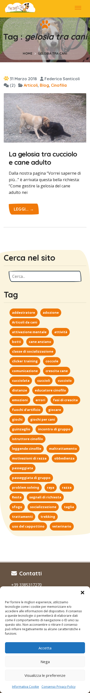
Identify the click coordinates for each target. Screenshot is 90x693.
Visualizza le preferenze (45, 675)
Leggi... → (24, 209)
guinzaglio (21, 429)
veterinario (61, 526)
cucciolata (21, 380)
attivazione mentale (29, 332)
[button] (82, 592)
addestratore (23, 312)
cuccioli (43, 380)
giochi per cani (42, 419)
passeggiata (22, 468)
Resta (17, 497)
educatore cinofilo (50, 390)
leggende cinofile (26, 448)
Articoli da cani (24, 322)
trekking (47, 516)
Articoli (31, 85)
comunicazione (25, 371)
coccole (52, 361)
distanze (19, 390)
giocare (54, 409)
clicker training (25, 361)
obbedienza (64, 458)
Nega (45, 661)
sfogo (17, 507)
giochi (17, 419)
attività (60, 332)
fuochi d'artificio (26, 409)
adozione (51, 312)
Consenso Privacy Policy (59, 687)
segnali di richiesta (45, 497)
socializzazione (43, 507)
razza (67, 487)
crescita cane (57, 371)
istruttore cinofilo (27, 439)
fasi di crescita (65, 400)
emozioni (20, 400)
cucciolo (65, 380)
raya (50, 487)
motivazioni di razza (29, 458)
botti (16, 341)
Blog (44, 85)
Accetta (45, 647)
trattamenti (22, 516)
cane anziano (40, 341)
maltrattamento (63, 448)
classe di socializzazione (32, 351)
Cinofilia (59, 85)
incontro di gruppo (54, 429)
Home (27, 53)
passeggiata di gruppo (31, 477)
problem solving (25, 487)
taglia (69, 507)
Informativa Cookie (25, 687)
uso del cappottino (28, 526)
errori (40, 400)
